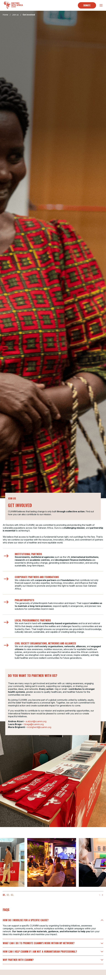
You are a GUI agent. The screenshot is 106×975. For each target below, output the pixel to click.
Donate (87, 5)
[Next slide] (102, 894)
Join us (15, 14)
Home (5, 14)
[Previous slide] (99, 894)
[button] (4, 895)
